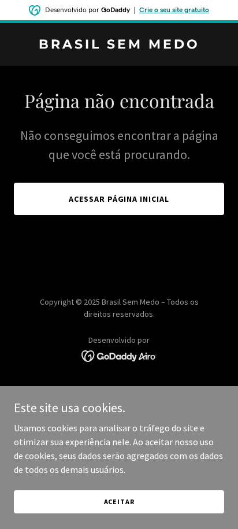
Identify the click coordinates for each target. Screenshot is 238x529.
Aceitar (119, 501)
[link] (119, 45)
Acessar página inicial (119, 199)
